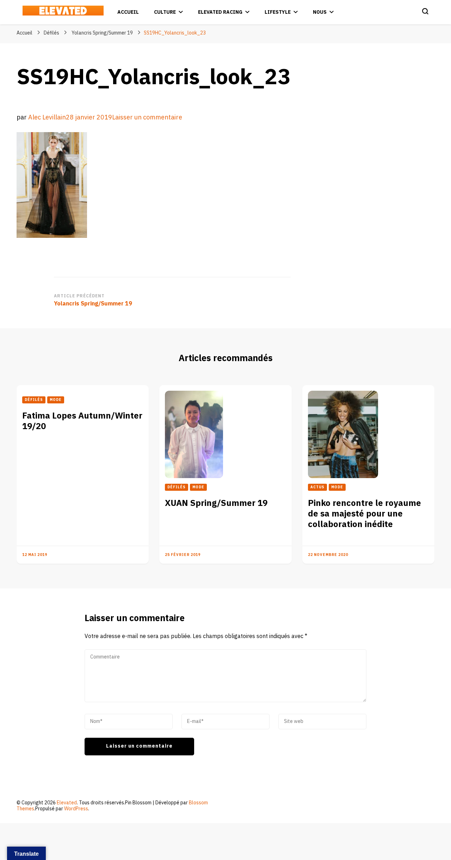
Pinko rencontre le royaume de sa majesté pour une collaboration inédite (364, 514)
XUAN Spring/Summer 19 (216, 503)
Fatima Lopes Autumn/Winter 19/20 (82, 421)
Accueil (128, 12)
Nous (320, 12)
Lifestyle (278, 12)
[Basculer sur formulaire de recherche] (425, 11)
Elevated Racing (220, 12)
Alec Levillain (47, 117)
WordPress (76, 808)
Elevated (67, 802)
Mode (56, 400)
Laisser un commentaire (147, 117)
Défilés (51, 33)
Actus (317, 487)
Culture (165, 12)
